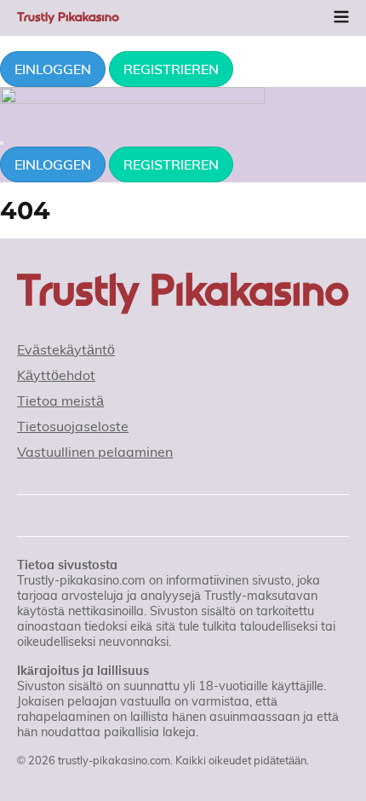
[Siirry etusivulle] (183, 293)
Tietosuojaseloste (73, 426)
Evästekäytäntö (66, 349)
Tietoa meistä (60, 400)
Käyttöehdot (56, 374)
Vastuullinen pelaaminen (95, 451)
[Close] (1, 143)
